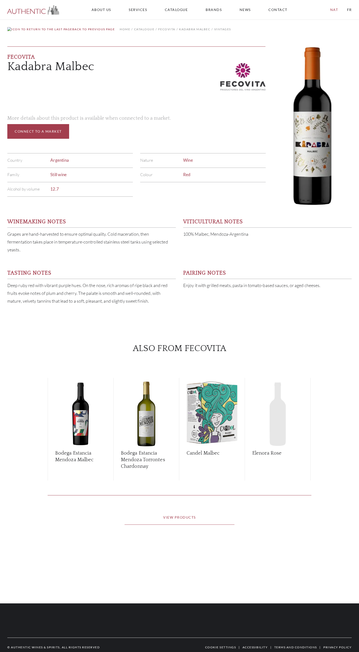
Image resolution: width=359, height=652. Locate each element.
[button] (33, 9)
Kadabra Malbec (194, 29)
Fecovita (166, 29)
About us (101, 10)
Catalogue (176, 10)
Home (125, 29)
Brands (214, 10)
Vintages (222, 29)
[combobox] (280, 10)
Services (138, 10)
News (245, 10)
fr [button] (349, 10)
